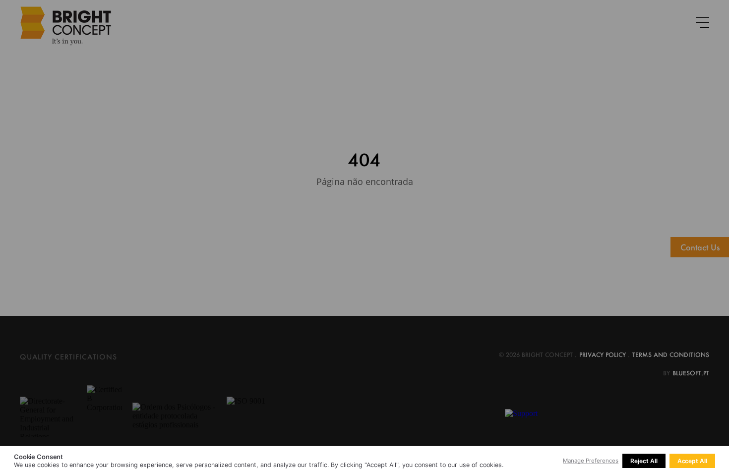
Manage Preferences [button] (590, 460)
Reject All (643, 461)
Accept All (692, 461)
